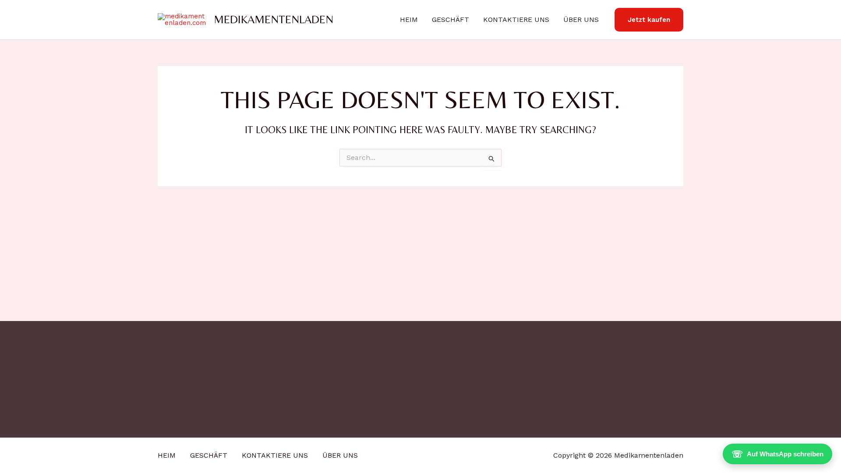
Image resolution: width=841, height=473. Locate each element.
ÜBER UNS (581, 19)
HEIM (409, 19)
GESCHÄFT (450, 19)
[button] (649, 20)
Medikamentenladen (273, 19)
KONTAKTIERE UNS (516, 19)
